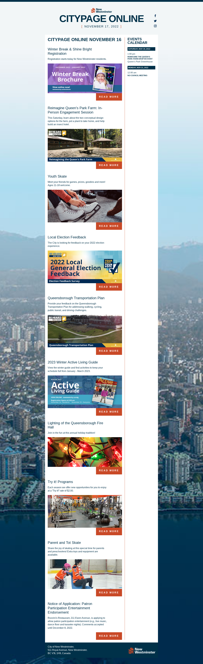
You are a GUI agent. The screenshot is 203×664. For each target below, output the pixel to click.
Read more (109, 97)
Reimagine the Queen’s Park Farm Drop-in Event (140, 58)
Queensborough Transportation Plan (76, 298)
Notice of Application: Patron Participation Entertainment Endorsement (70, 608)
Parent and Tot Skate (64, 543)
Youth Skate (57, 176)
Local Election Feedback (67, 237)
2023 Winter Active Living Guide (73, 362)
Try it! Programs (60, 482)
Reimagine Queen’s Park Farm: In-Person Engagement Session (75, 110)
